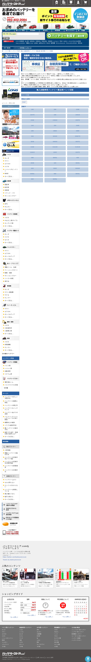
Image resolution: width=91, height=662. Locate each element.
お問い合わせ (40, 657)
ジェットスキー (20, 43)
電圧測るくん (9, 382)
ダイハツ (21, 644)
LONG (36, 43)
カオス (65, 41)
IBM (38, 642)
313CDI (77, 147)
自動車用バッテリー (25, 627)
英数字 (24, 102)
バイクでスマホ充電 (74, 41)
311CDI (55, 147)
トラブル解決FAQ (10, 425)
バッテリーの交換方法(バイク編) (11, 458)
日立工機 (56, 642)
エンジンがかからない (11, 486)
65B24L (38, 41)
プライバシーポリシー (30, 657)
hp (37, 638)
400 (77, 157)
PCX (61, 41)
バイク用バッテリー (8, 627)
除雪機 (53, 43)
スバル (21, 636)
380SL (55, 157)
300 (32, 136)
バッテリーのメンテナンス (11, 408)
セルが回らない (10, 482)
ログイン (10, 106)
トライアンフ (5, 644)
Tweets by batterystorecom (12, 559)
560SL (78, 173)
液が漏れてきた (10, 493)
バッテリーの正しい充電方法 (11, 397)
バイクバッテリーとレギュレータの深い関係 (11, 418)
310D (32, 147)
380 (32, 157)
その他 (6, 388)
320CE (32, 152)
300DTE (77, 136)
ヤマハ (7, 161)
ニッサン (21, 631)
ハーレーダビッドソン (11, 170)
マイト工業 (57, 644)
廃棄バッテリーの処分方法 (11, 453)
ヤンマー (7, 298)
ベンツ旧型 (49, 51)
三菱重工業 (8, 331)
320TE (78, 152)
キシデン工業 (9, 223)
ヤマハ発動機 (9, 292)
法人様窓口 (64, 4)
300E (32, 141)
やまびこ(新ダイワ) (11, 220)
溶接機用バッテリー (60, 627)
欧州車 (43, 51)
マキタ (55, 636)
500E (55, 168)
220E (77, 109)
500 (32, 168)
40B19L (32, 41)
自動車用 (7, 371)
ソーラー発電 (9, 278)
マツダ (21, 638)
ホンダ (7, 158)
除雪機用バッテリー (76, 634)
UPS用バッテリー (42, 627)
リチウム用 (8, 374)
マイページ (78, 4)
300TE (78, 141)
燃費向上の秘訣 (10, 422)
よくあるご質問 (49, 657)
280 (32, 131)
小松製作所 (8, 328)
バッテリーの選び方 (11, 405)
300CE (55, 136)
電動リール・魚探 (10, 267)
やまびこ (56, 631)
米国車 (7, 190)
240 (32, 125)
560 (55, 173)
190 (32, 109)
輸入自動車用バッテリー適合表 (30, 51)
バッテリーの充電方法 (11, 470)
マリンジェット (60, 43)
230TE (78, 120)
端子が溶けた (9, 496)
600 (32, 179)
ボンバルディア (10, 256)
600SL (55, 179)
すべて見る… (9, 176)
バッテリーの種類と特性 (11, 401)
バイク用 (7, 365)
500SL (32, 173)
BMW (6, 173)
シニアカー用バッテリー (78, 631)
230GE (55, 120)
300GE (55, 141)
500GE (77, 168)
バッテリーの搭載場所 (11, 466)
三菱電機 (39, 634)
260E (77, 125)
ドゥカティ (4, 642)
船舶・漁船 (8, 273)
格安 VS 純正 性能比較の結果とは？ (11, 433)
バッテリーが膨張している (11, 490)
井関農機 (7, 344)
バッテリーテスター (76, 640)
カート (85, 4)
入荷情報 (7, 450)
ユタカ (38, 640)
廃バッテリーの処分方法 (11, 428)
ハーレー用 (8, 368)
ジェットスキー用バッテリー (79, 629)
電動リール (29, 43)
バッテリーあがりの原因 (11, 413)
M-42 (48, 43)
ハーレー (56, 41)
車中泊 (80, 43)
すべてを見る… (10, 436)
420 (55, 163)
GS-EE (38, 636)
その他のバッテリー (8, 353)
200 (55, 109)
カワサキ (7, 163)
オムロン (7, 206)
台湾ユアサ (42, 43)
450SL (78, 163)
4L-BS (27, 41)
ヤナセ (7, 295)
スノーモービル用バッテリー (79, 636)
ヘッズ (55, 634)
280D (55, 131)
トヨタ (21, 629)
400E (32, 163)
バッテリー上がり (10, 479)
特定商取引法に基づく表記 (15, 657)
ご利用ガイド (71, 4)
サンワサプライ (40, 644)
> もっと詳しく (14, 617)
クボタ (7, 217)
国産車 (7, 184)
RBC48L (44, 41)
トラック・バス (10, 193)
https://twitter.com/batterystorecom (14, 557)
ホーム (56, 4)
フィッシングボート (11, 270)
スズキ (7, 166)
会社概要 (4, 657)
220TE (32, 114)
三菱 (20, 640)
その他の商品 (76, 627)
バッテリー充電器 (76, 638)
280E (77, 131)
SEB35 (50, 41)
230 (55, 114)
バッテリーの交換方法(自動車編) (11, 462)
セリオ (7, 240)
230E (32, 120)
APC (6, 204)
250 (55, 125)
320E (55, 152)
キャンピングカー (71, 43)
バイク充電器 (20, 41)
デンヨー (56, 640)
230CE (78, 114)
